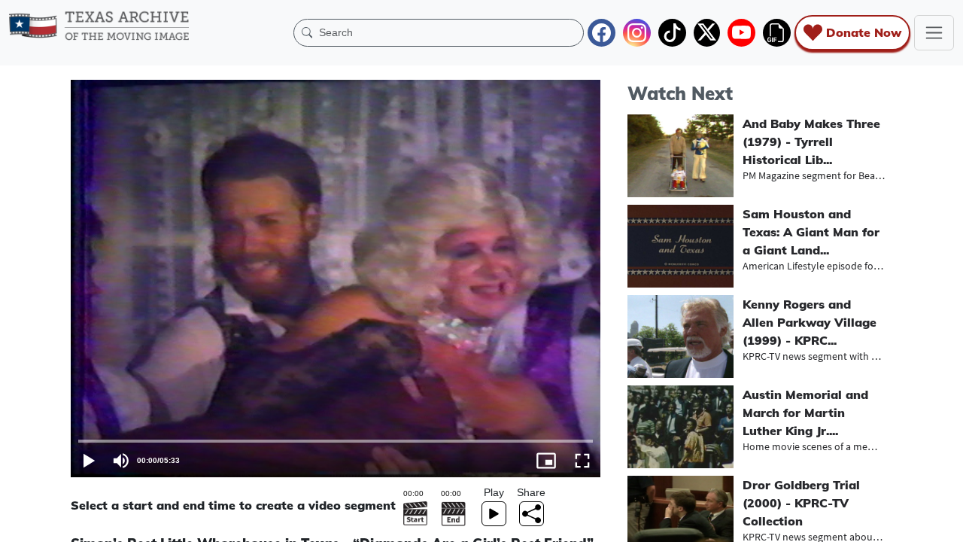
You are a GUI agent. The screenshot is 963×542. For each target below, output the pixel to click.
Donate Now (863, 32)
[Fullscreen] (582, 461)
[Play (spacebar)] (89, 461)
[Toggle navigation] (934, 32)
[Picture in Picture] (546, 461)
